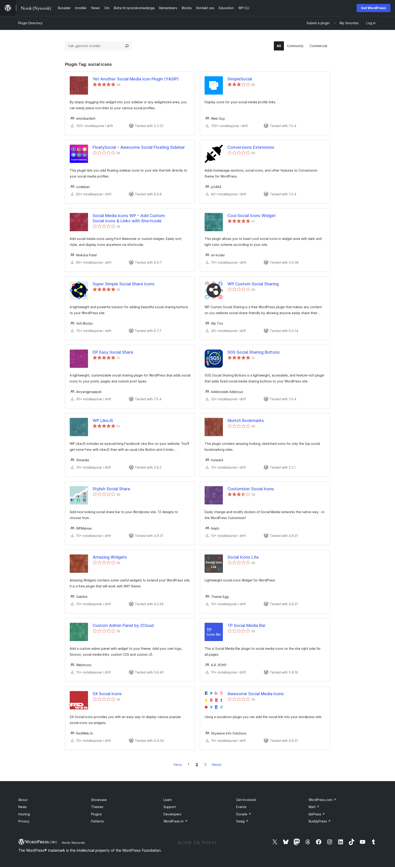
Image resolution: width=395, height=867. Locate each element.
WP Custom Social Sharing (253, 283)
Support (169, 807)
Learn (167, 800)
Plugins (96, 814)
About (22, 800)
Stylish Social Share (111, 488)
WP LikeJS (103, 420)
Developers (172, 814)
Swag (242, 821)
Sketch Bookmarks (245, 420)
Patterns (97, 821)
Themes (97, 807)
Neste (216, 764)
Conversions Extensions (250, 147)
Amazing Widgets (110, 557)
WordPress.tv (175, 821)
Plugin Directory (30, 23)
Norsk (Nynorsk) (73, 842)
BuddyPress (320, 821)
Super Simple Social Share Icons (124, 283)
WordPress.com (322, 800)
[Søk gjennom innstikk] (126, 45)
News (22, 807)
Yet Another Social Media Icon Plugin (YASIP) (136, 79)
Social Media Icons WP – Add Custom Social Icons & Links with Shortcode (129, 218)
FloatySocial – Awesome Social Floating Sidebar (139, 147)
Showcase (99, 800)
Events (241, 807)
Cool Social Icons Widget (251, 215)
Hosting (24, 814)
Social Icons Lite (243, 557)
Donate (243, 814)
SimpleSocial (239, 79)
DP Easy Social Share (113, 352)
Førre (178, 764)
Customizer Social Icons (250, 488)
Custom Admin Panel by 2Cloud (123, 625)
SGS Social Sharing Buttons (253, 352)
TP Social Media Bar (246, 625)
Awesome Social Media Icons (255, 693)
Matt (314, 807)
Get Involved (246, 800)
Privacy (23, 821)
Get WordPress (373, 8)
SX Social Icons (107, 693)
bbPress (317, 814)
